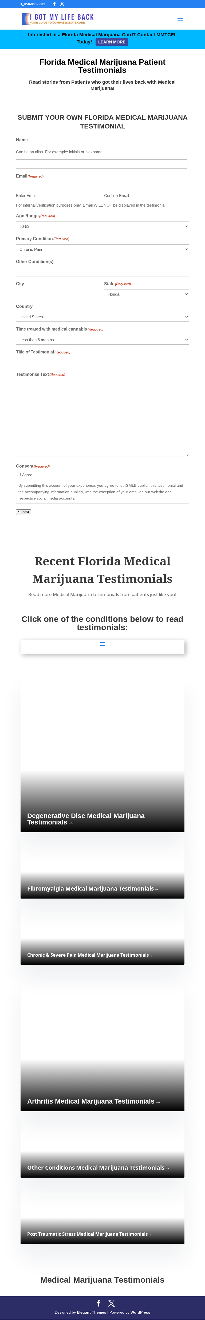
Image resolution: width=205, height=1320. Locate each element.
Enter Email (26, 195)
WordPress (140, 1312)
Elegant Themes (91, 1312)
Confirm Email (116, 195)
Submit (23, 512)
